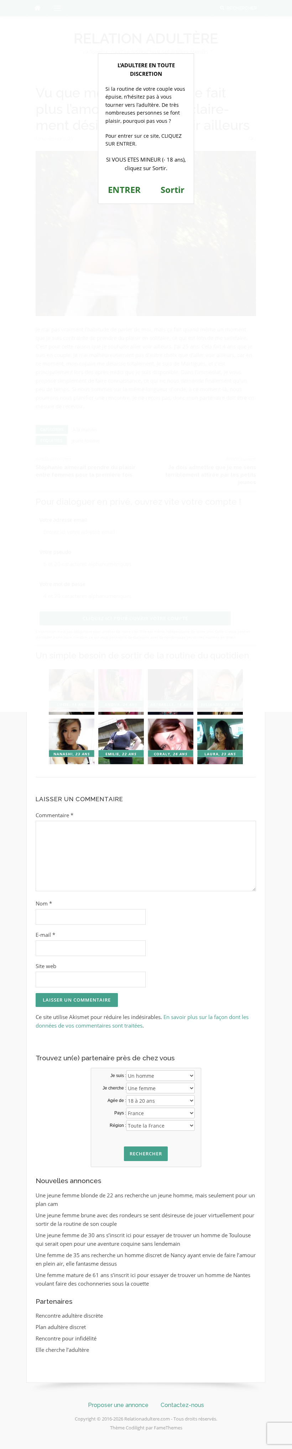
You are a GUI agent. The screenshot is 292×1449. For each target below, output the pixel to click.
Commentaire (54, 815)
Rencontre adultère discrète (69, 1315)
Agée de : (117, 1100)
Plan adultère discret (61, 1326)
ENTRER (124, 189)
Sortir (172, 189)
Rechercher (146, 1153)
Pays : (120, 1113)
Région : (118, 1125)
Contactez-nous (182, 1405)
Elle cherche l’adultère (62, 1349)
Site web (46, 966)
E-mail (45, 934)
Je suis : (118, 1075)
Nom (44, 903)
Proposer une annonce (118, 1405)
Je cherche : (114, 1088)
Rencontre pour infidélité (66, 1338)
